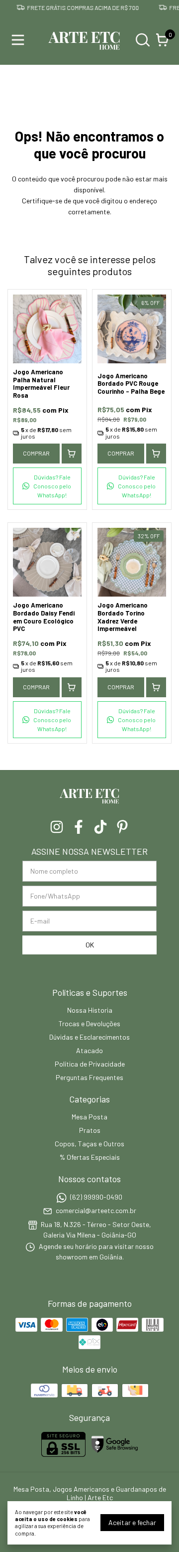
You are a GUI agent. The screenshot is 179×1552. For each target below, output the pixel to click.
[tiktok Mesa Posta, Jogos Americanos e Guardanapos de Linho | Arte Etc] (100, 827)
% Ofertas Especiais (90, 1157)
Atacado (89, 1050)
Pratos (89, 1130)
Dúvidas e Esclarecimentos (89, 1037)
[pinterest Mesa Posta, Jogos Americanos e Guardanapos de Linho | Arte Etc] (122, 827)
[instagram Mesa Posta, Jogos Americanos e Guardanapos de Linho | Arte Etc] (57, 827)
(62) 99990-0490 (96, 1197)
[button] (47, 485)
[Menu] (19, 39)
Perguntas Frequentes (89, 1077)
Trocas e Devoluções (89, 1023)
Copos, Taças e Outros (89, 1143)
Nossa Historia (89, 1010)
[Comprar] (72, 454)
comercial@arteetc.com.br (96, 1210)
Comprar (36, 453)
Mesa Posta (89, 1116)
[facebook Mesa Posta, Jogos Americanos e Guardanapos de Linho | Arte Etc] (79, 827)
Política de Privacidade (90, 1064)
